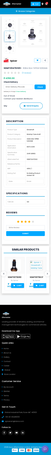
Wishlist (7, 391)
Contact (7, 361)
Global (7, 370)
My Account (9, 387)
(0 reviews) (26, 73)
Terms (6, 395)
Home (6, 348)
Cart (19, 285)
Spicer (13, 60)
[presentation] (4, 274)
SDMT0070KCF (36, 277)
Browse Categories (27, 11)
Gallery (6, 357)
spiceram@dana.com (14, 421)
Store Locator (9, 374)
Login (37, 4)
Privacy (7, 400)
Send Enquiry (32, 106)
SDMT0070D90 (14, 277)
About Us (7, 353)
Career (6, 366)
